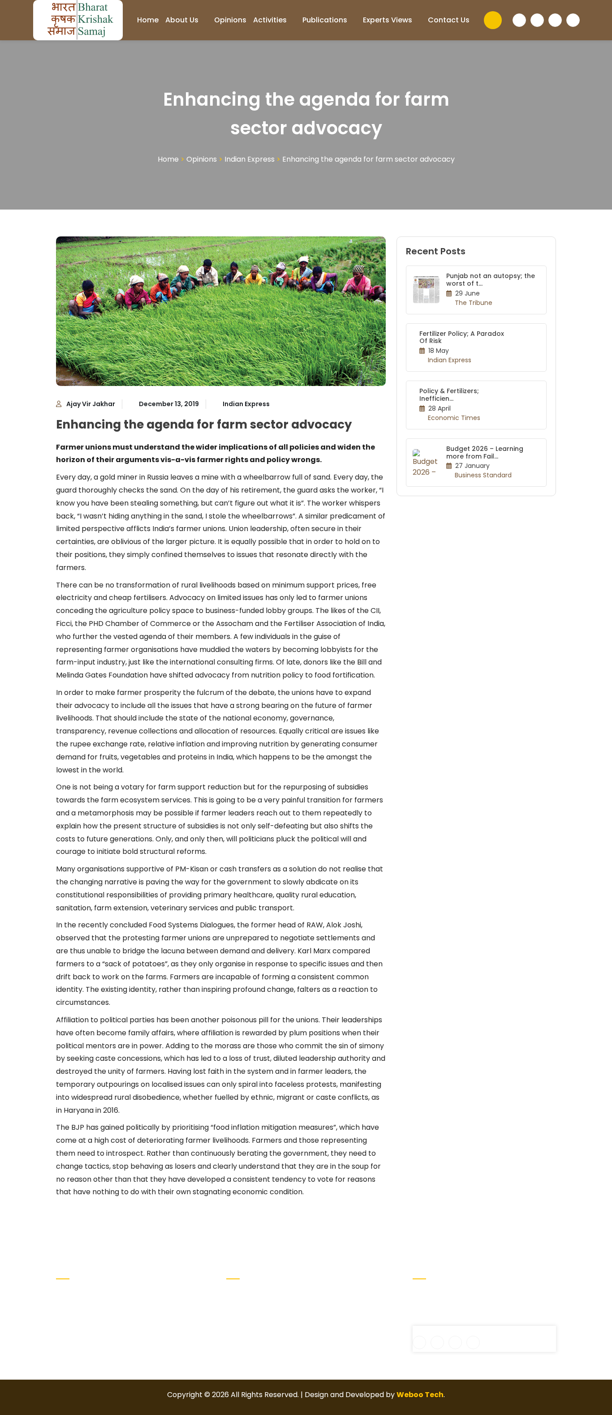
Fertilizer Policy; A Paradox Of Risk (461, 337)
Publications (324, 20)
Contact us (449, 20)
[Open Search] (493, 20)
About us (181, 20)
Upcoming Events (340, 1294)
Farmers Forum (253, 1337)
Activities (270, 20)
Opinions (230, 20)
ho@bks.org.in (443, 1320)
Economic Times (454, 417)
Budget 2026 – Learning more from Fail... (484, 452)
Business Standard (483, 475)
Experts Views (387, 20)
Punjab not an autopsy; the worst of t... (490, 279)
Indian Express (249, 159)
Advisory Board (252, 1309)
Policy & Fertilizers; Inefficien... (449, 394)
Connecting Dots (256, 1323)
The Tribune (473, 302)
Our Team (327, 1309)
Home (148, 20)
